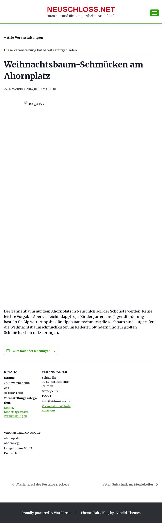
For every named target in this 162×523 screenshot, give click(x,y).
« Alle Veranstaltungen (23, 37)
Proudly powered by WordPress (47, 513)
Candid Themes (128, 513)
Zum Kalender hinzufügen (32, 351)
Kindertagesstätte (16, 412)
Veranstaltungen (15, 416)
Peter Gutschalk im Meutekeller (128, 484)
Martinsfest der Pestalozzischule (42, 484)
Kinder (8, 408)
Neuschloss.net (81, 9)
